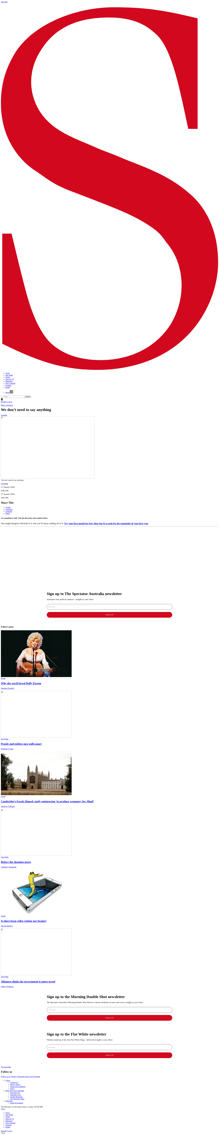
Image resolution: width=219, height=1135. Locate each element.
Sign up (110, 615)
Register (4, 402)
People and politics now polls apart (21, 743)
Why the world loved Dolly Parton (21, 683)
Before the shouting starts (16, 862)
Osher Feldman (7, 986)
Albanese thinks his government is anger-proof (28, 981)
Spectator (4, 2)
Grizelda (4, 415)
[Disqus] (109, 555)
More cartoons (7, 405)
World (3, 678)
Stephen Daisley (7, 688)
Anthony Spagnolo (8, 867)
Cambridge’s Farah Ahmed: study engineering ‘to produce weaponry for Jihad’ (47, 801)
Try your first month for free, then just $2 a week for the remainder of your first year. (106, 523)
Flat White (4, 739)
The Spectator (6, 1067)
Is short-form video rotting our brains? (23, 920)
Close (3, 1109)
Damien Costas (7, 749)
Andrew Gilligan (8, 806)
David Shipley (7, 926)
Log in (9, 402)
